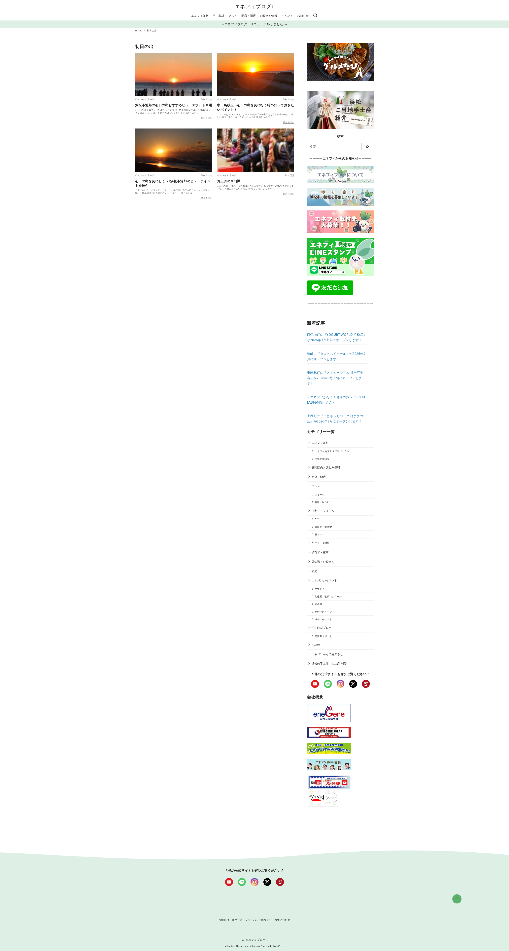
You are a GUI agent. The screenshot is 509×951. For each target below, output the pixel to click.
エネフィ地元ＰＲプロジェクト (332, 451)
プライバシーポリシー (258, 920)
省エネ (318, 534)
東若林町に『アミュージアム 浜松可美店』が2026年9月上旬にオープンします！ (335, 377)
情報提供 (224, 920)
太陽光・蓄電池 (323, 526)
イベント (287, 16)
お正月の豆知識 (229, 181)
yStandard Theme (234, 946)
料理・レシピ (322, 502)
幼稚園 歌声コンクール (328, 596)
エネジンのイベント (324, 580)
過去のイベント (323, 619)
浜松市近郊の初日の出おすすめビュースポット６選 (173, 105)
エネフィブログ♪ (254, 6)
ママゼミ (320, 588)
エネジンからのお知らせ (327, 654)
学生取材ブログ (322, 628)
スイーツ (320, 494)
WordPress (278, 946)
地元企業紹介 (322, 458)
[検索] (315, 15)
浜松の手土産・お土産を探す (330, 663)
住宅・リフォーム (323, 511)
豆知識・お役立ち (323, 562)
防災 (314, 571)
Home (139, 30)
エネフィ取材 (199, 16)
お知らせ (303, 16)
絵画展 (318, 604)
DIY (317, 519)
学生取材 (218, 16)
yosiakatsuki (253, 946)
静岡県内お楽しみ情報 (326, 467)
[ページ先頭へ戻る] (456, 898)
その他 (316, 645)
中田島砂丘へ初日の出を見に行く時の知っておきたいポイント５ (255, 107)
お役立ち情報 (268, 16)
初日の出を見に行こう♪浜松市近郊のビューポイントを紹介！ (172, 183)
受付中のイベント (324, 611)
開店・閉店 (248, 16)
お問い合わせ (282, 920)
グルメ (232, 16)
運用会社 (237, 920)
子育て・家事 (320, 552)
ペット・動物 (320, 543)
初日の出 (152, 30)
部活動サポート (323, 636)
